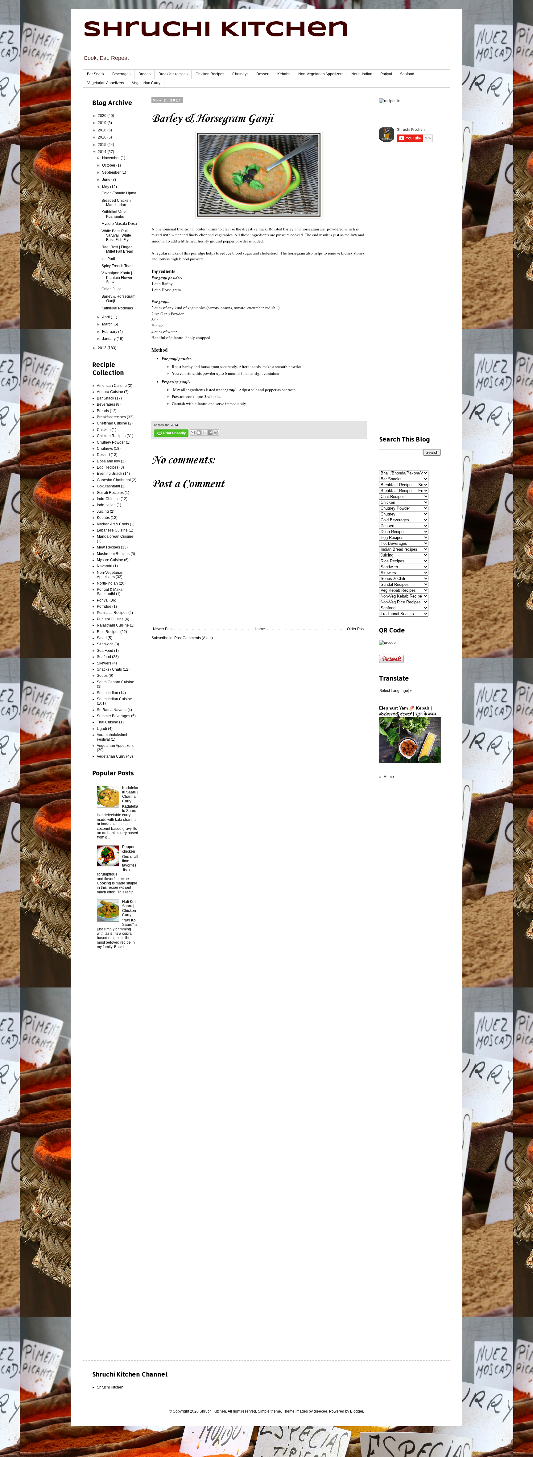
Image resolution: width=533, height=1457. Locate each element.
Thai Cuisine (107, 722)
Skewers (104, 663)
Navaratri (104, 566)
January (109, 339)
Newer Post (162, 629)
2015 (102, 145)
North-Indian (361, 74)
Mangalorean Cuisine (115, 536)
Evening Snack (109, 473)
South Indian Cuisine (114, 699)
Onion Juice (111, 289)
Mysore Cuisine (110, 560)
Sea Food (105, 650)
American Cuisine (112, 385)
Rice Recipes (108, 632)
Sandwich (105, 644)
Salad (102, 638)
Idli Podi (108, 259)
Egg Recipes (107, 467)
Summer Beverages (113, 716)
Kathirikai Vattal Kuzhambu (114, 214)
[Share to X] (204, 432)
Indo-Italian (106, 505)
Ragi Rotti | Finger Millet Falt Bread (117, 249)
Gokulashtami (108, 486)
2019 (102, 123)
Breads (144, 74)
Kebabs (283, 74)
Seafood (407, 74)
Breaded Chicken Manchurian (116, 202)
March (108, 324)
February (110, 331)
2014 (102, 152)
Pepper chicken (128, 849)
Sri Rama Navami (111, 710)
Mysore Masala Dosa (119, 223)
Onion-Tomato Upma (118, 193)
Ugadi (102, 728)
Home (260, 629)
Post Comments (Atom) (193, 638)
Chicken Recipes (210, 74)
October (109, 165)
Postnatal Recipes (112, 613)
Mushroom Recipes (113, 554)
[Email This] (193, 432)
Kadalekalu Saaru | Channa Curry (130, 794)
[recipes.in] (389, 101)
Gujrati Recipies (110, 492)
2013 (102, 348)
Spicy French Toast (117, 266)
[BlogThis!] (199, 432)
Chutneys (240, 74)
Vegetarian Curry (146, 83)
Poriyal (386, 74)
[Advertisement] (115, 1053)
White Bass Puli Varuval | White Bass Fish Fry (116, 235)
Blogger (356, 1411)
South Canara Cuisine (115, 682)
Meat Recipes (108, 547)
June (106, 179)
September (112, 172)
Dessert (262, 74)
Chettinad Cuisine (112, 423)
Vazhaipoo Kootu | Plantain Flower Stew (116, 277)
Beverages (121, 74)
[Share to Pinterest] (216, 432)
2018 (102, 130)
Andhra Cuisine (110, 392)
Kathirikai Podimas (117, 308)
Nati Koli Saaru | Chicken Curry (129, 908)
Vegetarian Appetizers (105, 83)
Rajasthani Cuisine (113, 625)
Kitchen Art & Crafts (113, 524)
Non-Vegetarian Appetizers (320, 74)
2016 (102, 137)
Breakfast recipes (173, 74)
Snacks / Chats (109, 669)
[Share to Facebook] (210, 432)
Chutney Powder (111, 442)
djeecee (320, 1411)
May (106, 187)
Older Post (356, 629)
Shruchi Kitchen (216, 30)
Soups (102, 675)
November (111, 158)
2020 (102, 116)
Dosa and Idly (108, 461)
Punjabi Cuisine (110, 619)
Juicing (103, 511)
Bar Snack (95, 74)
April (106, 317)
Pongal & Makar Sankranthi (110, 591)
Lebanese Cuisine (112, 530)
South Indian (107, 693)
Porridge (104, 606)
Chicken (104, 430)
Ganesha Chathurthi (114, 480)
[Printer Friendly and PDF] (171, 433)
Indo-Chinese (108, 499)
